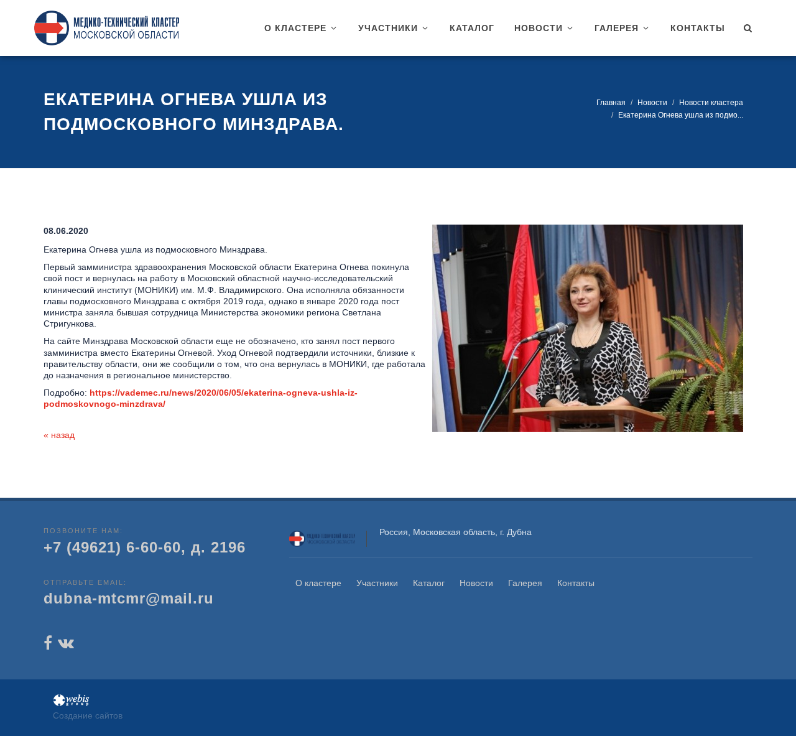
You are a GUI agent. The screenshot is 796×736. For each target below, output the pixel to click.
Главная (611, 102)
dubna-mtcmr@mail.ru (129, 598)
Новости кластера (711, 102)
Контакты (576, 583)
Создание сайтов (88, 715)
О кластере (318, 583)
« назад (59, 435)
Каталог (429, 583)
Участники (377, 583)
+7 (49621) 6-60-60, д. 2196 (145, 547)
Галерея (525, 583)
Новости (652, 102)
